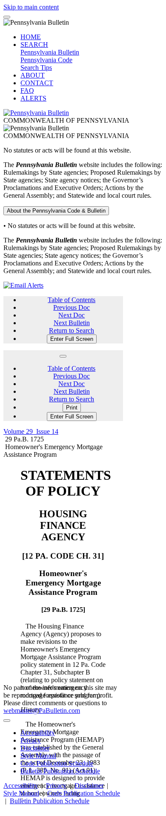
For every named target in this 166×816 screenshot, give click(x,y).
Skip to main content (31, 7)
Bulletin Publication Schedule (60, 771)
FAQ (27, 90)
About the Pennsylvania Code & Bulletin (56, 211)
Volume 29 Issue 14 (30, 431)
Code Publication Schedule (56, 763)
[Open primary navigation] (6, 17)
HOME (30, 36)
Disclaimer (34, 748)
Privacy (30, 740)
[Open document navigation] (63, 356)
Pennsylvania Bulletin (49, 52)
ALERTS (33, 98)
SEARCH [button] (34, 44)
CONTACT (36, 83)
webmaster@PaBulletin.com (41, 710)
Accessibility (37, 732)
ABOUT (32, 75)
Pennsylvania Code (46, 59)
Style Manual (38, 755)
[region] (63, 628)
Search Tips (36, 67)
